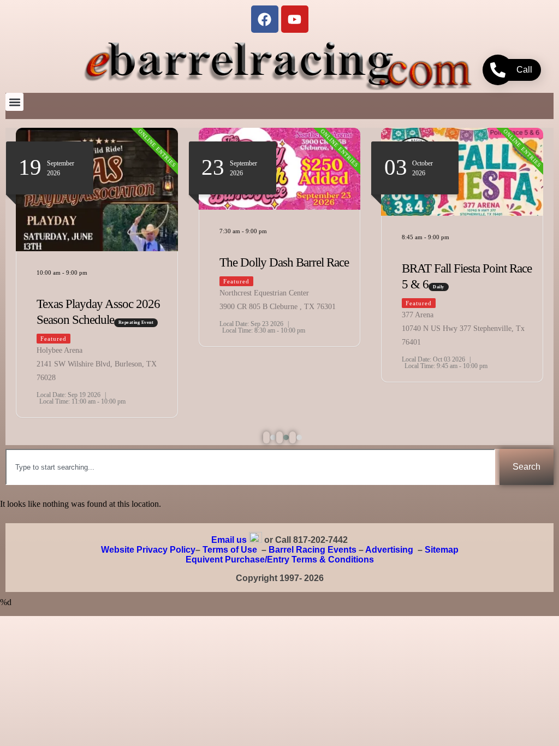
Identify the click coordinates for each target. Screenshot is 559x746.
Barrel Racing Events (312, 549)
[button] (14, 102)
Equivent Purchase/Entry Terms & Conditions (280, 559)
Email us (229, 539)
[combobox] (250, 467)
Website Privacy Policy (148, 549)
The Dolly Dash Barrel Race (284, 262)
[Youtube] (294, 19)
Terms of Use (230, 549)
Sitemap (442, 549)
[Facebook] (264, 19)
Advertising (389, 549)
